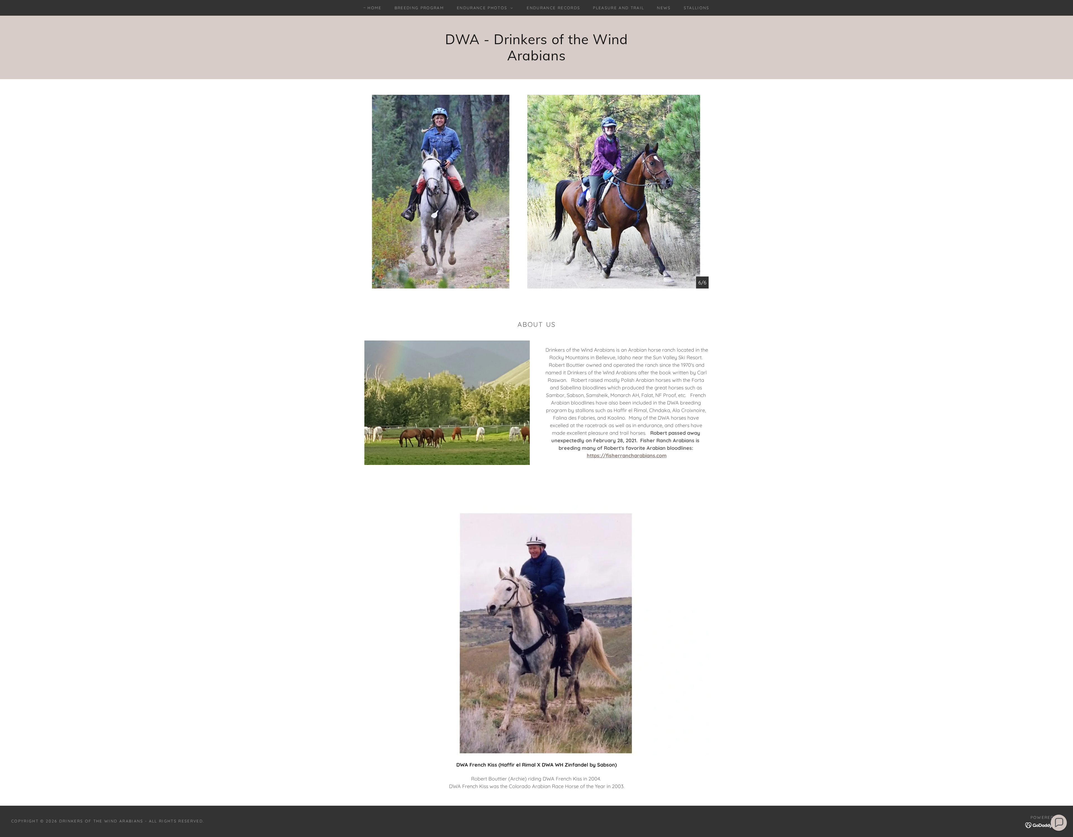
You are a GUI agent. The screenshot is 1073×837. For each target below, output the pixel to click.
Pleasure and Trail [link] (618, 7)
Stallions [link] (696, 7)
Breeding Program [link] (419, 7)
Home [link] (374, 7)
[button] (483, 7)
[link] (1043, 825)
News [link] (664, 7)
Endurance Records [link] (553, 7)
